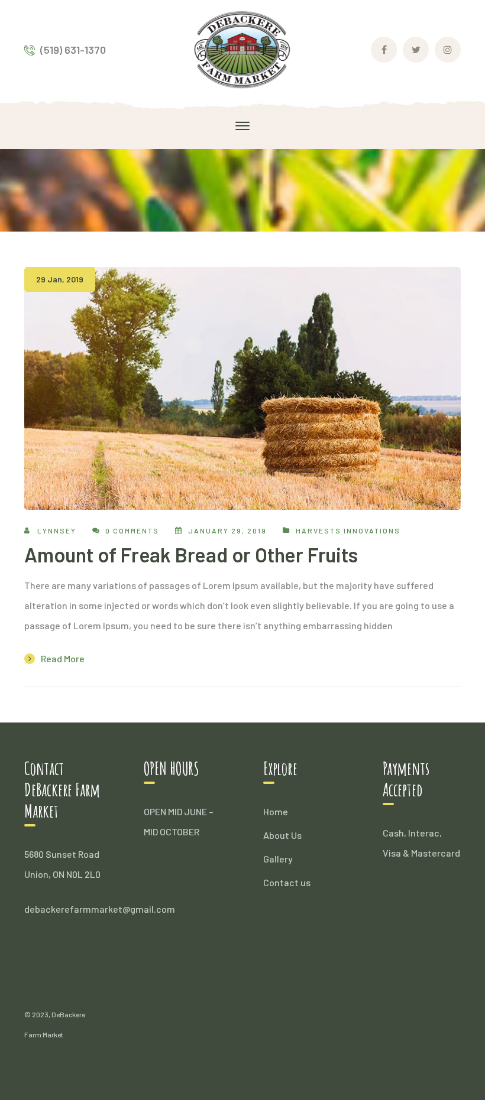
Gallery (278, 858)
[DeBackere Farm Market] (243, 48)
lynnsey (56, 530)
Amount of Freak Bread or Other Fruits (191, 554)
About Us (282, 835)
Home (275, 811)
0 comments (132, 530)
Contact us (287, 882)
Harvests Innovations (348, 530)
